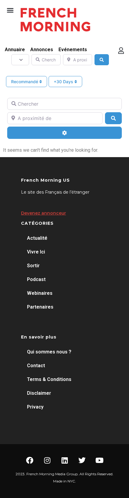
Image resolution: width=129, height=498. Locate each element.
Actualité (37, 238)
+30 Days (64, 81)
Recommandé (25, 81)
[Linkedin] (64, 460)
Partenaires (40, 307)
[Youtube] (99, 460)
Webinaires (39, 293)
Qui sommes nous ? (49, 352)
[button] (10, 10)
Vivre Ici (36, 252)
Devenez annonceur (43, 213)
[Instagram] (47, 460)
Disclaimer (39, 393)
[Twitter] (82, 460)
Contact (36, 365)
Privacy (35, 407)
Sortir (33, 265)
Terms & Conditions (49, 379)
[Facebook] (29, 460)
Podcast (36, 279)
